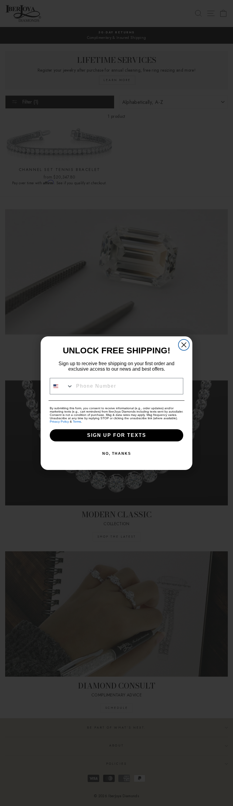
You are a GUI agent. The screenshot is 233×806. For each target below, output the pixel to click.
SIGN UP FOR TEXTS (116, 435)
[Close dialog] (183, 344)
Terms (77, 421)
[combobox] (61, 386)
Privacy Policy (59, 421)
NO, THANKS (116, 453)
